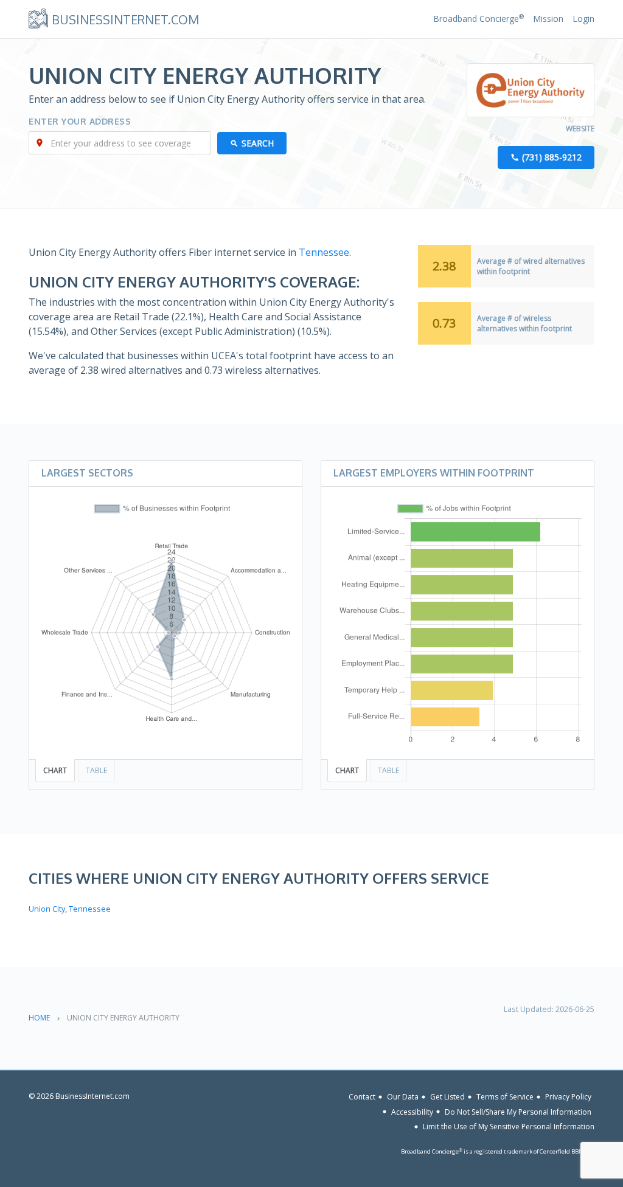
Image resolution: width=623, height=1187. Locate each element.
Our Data (403, 1097)
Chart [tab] (55, 770)
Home (39, 1018)
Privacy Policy (568, 1097)
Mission (548, 18)
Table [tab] (96, 770)
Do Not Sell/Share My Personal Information (518, 1111)
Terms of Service (505, 1097)
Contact (362, 1097)
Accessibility (412, 1111)
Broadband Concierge (478, 18)
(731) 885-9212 (552, 157)
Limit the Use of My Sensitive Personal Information (508, 1126)
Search (258, 143)
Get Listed (447, 1097)
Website (580, 128)
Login (583, 18)
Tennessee (324, 252)
